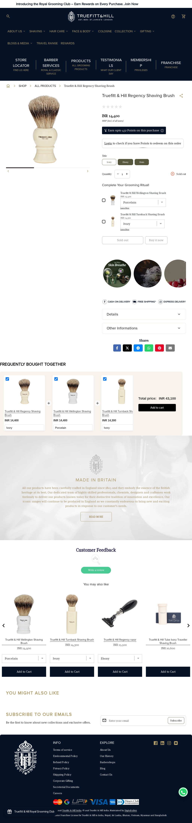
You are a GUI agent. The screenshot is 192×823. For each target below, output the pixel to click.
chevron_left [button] (8, 171)
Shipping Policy (62, 774)
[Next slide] (188, 625)
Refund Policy (61, 762)
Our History (106, 756)
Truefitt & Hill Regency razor (120, 639)
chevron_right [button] (88, 171)
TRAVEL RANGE (47, 43)
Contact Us (106, 774)
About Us (105, 749)
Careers (57, 793)
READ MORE (96, 516)
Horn (141, 162)
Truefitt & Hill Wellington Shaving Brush (24, 641)
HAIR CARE (59, 31)
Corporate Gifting (63, 780)
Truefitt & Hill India (71, 810)
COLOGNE (105, 31)
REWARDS (67, 43)
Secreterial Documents (66, 787)
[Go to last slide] (4, 625)
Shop (22, 86)
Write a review (96, 570)
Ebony (125, 162)
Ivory (109, 162)
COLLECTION (125, 31)
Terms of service (62, 749)
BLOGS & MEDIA (20, 43)
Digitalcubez (130, 810)
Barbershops (107, 762)
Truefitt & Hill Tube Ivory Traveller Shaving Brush (168, 641)
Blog (102, 768)
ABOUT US (17, 31)
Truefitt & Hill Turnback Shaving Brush (72, 639)
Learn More (124, 208)
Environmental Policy (65, 756)
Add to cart (157, 407)
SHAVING (37, 31)
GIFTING (147, 31)
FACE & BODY (83, 31)
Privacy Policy (61, 768)
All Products (45, 86)
